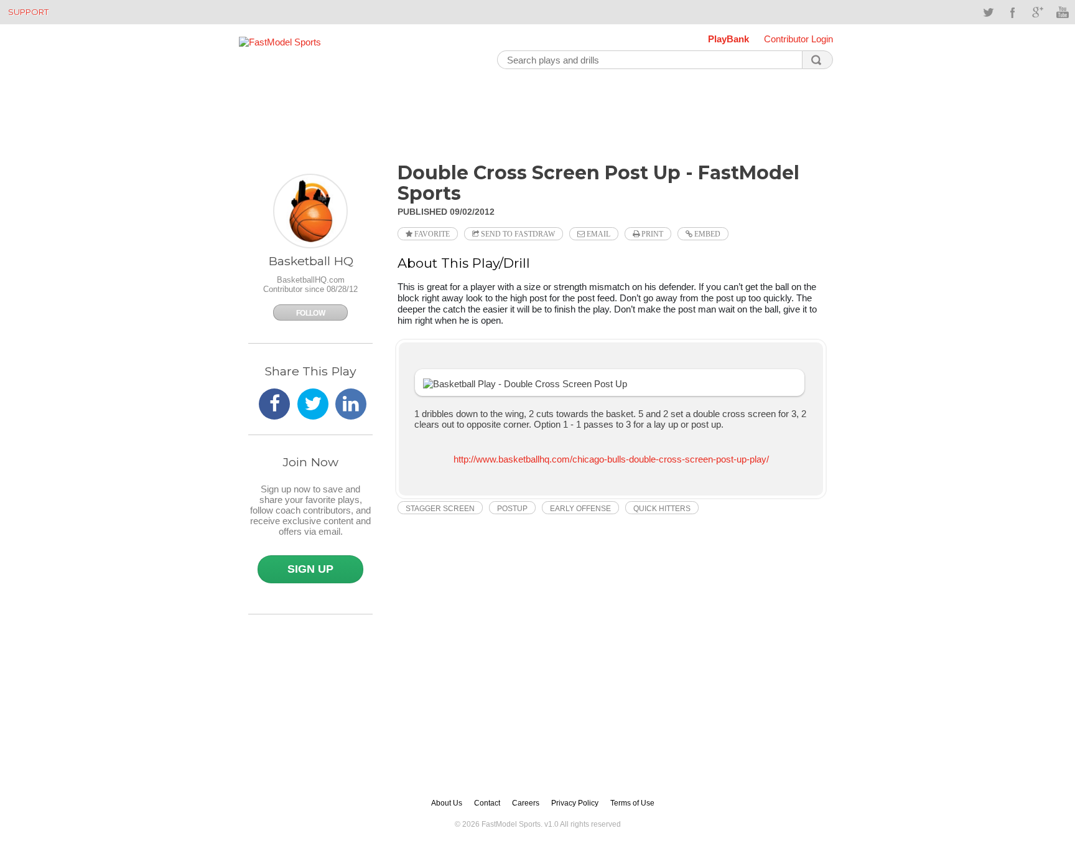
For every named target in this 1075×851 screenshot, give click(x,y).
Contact (487, 803)
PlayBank (728, 39)
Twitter (987, 12)
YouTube (1062, 12)
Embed (706, 234)
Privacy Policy (574, 803)
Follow (310, 313)
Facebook (1012, 12)
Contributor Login (798, 39)
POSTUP (512, 508)
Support (28, 12)
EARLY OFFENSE (580, 508)
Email (597, 234)
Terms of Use (632, 803)
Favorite (431, 234)
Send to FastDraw (517, 234)
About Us (446, 803)
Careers (525, 803)
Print (651, 234)
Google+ (1037, 12)
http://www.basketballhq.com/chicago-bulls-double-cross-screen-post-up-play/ (611, 459)
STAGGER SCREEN (440, 508)
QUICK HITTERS (662, 508)
